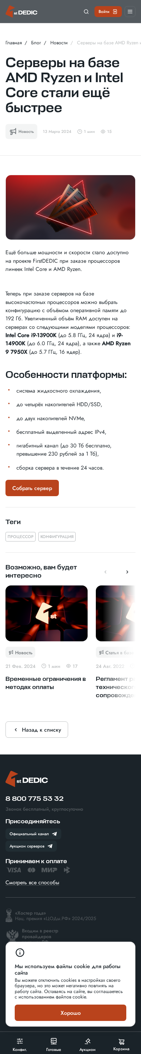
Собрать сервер (32, 488)
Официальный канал (29, 833)
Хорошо (71, 1012)
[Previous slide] (105, 572)
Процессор (21, 536)
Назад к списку (41, 729)
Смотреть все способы (32, 882)
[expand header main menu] (130, 11)
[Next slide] (127, 572)
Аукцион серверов (27, 846)
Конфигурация (57, 536)
